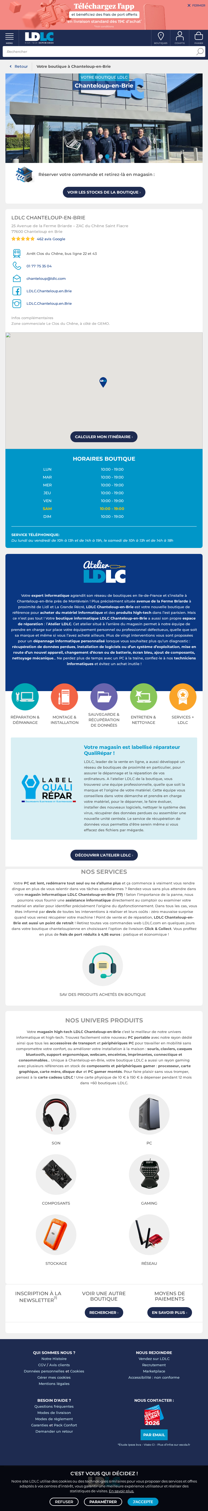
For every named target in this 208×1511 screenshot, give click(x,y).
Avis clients (59, 1365)
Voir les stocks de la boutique (104, 192)
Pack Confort (65, 1425)
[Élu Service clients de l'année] (154, 1423)
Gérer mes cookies (54, 1377)
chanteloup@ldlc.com (46, 278)
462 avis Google (51, 239)
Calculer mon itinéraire (104, 436)
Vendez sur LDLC (154, 1358)
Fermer (198, 5)
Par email (154, 1434)
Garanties (39, 1425)
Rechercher (104, 1312)
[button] (104, 383)
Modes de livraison (54, 1412)
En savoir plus (169, 1312)
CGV (42, 1365)
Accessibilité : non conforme (154, 1377)
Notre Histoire (54, 1358)
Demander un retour (54, 1431)
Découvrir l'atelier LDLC (104, 855)
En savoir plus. (121, 1491)
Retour (21, 66)
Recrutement (154, 1365)
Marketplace (154, 1371)
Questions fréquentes (54, 1406)
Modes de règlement (54, 1419)
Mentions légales (54, 1383)
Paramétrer (103, 1501)
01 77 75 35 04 (39, 266)
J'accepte (143, 1501)
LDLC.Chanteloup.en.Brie (49, 291)
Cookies (77, 1371)
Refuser (64, 1501)
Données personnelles (44, 1371)
